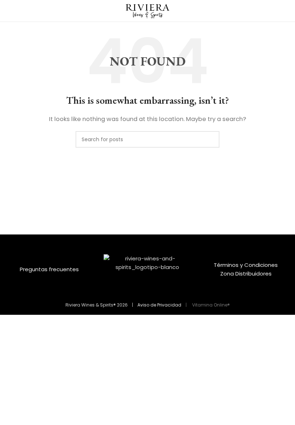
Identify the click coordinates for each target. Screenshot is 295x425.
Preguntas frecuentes (49, 269)
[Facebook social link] (143, 289)
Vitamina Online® (210, 305)
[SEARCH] (211, 139)
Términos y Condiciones (246, 265)
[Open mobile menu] (8, 11)
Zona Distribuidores (246, 273)
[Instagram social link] (152, 289)
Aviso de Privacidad (159, 305)
